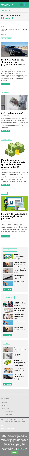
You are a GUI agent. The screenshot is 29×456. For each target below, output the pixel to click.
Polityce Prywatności (21, 449)
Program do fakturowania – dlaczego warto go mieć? (14, 29)
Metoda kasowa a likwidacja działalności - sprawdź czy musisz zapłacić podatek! (13, 163)
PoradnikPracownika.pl (7, 414)
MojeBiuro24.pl (5, 408)
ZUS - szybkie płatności (13, 113)
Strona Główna (4, 10)
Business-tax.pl (5, 405)
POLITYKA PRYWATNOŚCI (7, 428)
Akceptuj (14, 452)
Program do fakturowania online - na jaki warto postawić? (14, 216)
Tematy (9, 10)
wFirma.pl (4, 402)
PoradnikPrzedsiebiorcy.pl (8, 411)
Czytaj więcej (5, 83)
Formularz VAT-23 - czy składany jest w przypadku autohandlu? (13, 62)
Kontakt (3, 425)
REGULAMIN (4, 427)
